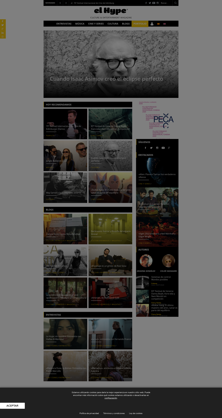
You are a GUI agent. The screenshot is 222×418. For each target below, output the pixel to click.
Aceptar (12, 405)
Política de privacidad (89, 413)
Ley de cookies (135, 413)
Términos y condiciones (114, 413)
